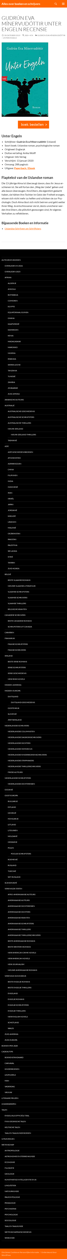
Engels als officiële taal (17, 1115)
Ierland (9, 656)
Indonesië (13, 487)
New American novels (19, 958)
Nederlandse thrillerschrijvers (24, 766)
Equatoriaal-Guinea (18, 312)
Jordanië (12, 510)
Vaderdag (10, 1086)
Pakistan (12, 539)
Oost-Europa (11, 795)
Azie (7, 446)
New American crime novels (22, 952)
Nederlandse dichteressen (21, 784)
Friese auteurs (15, 772)
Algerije (12, 283)
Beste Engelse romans (19, 982)
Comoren (13, 301)
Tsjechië (12, 871)
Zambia (11, 382)
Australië (9, 405)
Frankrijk (10, 638)
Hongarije (13, 819)
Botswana (13, 295)
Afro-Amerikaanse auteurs (21, 894)
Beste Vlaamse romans (19, 580)
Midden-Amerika (13, 685)
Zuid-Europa (11, 1040)
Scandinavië (11, 883)
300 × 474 (29, 35)
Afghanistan (14, 458)
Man (7, 1081)
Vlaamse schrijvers (17, 597)
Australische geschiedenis (21, 411)
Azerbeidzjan (14, 464)
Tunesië (11, 376)
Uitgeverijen (8, 1139)
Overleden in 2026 (14, 266)
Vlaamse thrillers (17, 603)
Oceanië (9, 789)
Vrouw (8, 1092)
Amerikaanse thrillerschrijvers (24, 935)
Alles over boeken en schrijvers (21, 4)
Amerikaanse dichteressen (21, 906)
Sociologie (10, 1220)
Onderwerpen (9, 1104)
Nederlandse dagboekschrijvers (24, 737)
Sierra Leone (14, 365)
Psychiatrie (10, 1209)
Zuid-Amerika (11, 1034)
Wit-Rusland (14, 877)
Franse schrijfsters (18, 644)
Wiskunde (10, 1238)
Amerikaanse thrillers (19, 929)
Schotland (13, 1022)
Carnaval (9, 1063)
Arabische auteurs (14, 399)
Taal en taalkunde (14, 1226)
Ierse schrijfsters (17, 667)
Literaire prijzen (10, 1098)
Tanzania (12, 370)
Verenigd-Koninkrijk (15, 976)
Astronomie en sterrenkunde (20, 1156)
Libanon (12, 522)
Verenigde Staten (13, 888)
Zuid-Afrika (14, 394)
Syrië (10, 557)
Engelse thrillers (17, 1011)
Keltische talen (12, 1127)
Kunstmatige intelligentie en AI (20, 1179)
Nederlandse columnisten (21, 731)
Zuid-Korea (13, 568)
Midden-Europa (12, 691)
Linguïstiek (10, 1185)
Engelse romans (16, 999)
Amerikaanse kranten (19, 918)
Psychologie (11, 1214)
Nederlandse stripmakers (21, 760)
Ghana (11, 318)
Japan (10, 504)
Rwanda (12, 359)
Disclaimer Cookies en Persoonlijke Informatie (20, 1252)
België (8, 574)
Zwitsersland (15, 720)
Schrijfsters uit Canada (20, 626)
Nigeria (11, 353)
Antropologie (12, 1150)
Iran (10, 493)
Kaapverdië (13, 324)
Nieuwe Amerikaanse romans (22, 970)
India (10, 481)
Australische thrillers (19, 423)
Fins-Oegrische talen (15, 1121)
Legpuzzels (10, 1075)
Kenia (10, 335)
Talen (4, 1110)
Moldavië (12, 836)
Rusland (12, 865)
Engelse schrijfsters (18, 1005)
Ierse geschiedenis (17, 673)
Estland (12, 807)
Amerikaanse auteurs (19, 900)
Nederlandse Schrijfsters (18, 778)
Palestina (12, 545)
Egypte (11, 306)
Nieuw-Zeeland (15, 429)
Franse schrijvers (17, 650)
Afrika (8, 277)
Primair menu (63, 4)
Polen (11, 848)
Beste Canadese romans (20, 621)
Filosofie (9, 1168)
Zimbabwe (13, 388)
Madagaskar (14, 341)
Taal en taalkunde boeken (18, 1133)
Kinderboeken (12, 1069)
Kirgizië (12, 516)
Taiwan (11, 562)
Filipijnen (12, 475)
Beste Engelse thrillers (19, 987)
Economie (10, 1162)
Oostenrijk (13, 708)
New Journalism (16, 964)
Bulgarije (13, 801)
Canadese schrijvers (15, 615)
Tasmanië (12, 440)
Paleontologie (12, 1197)
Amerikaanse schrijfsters (21, 923)
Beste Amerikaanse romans (21, 941)
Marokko (13, 347)
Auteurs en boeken (11, 260)
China (11, 469)
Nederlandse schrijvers (17, 725)
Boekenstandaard (14, 1057)
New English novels (18, 1016)
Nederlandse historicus (20, 749)
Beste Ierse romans (17, 661)
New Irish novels (16, 679)
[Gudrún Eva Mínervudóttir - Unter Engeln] (33, 125)
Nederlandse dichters (19, 743)
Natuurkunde (12, 1191)
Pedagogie (10, 1203)
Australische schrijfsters (21, 417)
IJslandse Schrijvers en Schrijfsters (23, 228)
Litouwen (13, 830)
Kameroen (13, 330)
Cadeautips (7, 1051)
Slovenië (12, 714)
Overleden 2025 (12, 271)
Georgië (12, 813)
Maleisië (12, 528)
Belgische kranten (17, 609)
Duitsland (13, 696)
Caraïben (9, 632)
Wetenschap (8, 1145)
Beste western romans (19, 947)
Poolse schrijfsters (21, 853)
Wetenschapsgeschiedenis (18, 1232)
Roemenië (13, 859)
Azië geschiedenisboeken (20, 452)
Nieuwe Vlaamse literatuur (22, 586)
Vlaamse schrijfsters (18, 592)
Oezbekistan (14, 533)
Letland (12, 824)
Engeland (13, 993)
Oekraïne (12, 842)
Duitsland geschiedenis (23, 702)
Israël (11, 498)
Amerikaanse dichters (19, 912)
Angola (12, 289)
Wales (11, 1028)
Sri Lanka (12, 551)
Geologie (9, 1174)
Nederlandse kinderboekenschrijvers (27, 755)
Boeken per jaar (10, 1046)
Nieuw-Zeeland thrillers (23, 434)
